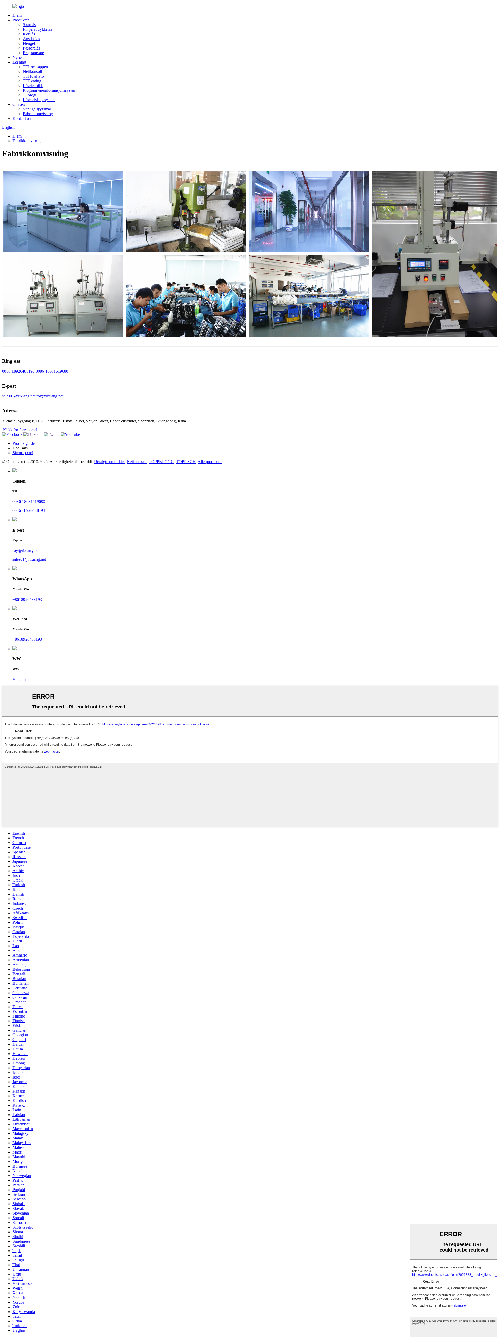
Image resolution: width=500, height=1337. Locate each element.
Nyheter (19, 57)
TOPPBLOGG (161, 461)
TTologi (29, 95)
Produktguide (23, 443)
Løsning (19, 62)
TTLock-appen (35, 67)
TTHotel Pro (33, 76)
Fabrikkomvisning (38, 114)
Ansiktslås (31, 38)
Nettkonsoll (32, 71)
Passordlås (31, 48)
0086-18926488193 (18, 371)
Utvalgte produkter (109, 461)
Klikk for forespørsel (20, 430)
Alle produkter (210, 461)
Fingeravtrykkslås (37, 29)
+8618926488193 (27, 599)
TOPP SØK (186, 461)
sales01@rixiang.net (18, 396)
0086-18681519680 (52, 371)
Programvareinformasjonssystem (49, 90)
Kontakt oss (22, 118)
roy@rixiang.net (49, 396)
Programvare (33, 53)
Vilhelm (19, 679)
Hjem (17, 15)
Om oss (18, 104)
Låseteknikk (33, 85)
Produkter (20, 20)
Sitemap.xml (22, 453)
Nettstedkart (137, 461)
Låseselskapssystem (39, 99)
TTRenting (32, 81)
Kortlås (29, 34)
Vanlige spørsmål (37, 109)
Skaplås (29, 24)
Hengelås (30, 43)
